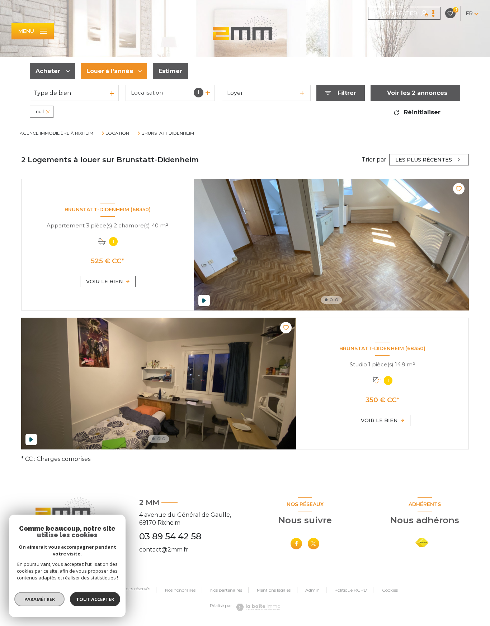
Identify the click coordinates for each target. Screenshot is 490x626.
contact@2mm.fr (163, 549)
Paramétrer (39, 599)
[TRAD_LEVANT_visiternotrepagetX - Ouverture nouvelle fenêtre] (313, 543)
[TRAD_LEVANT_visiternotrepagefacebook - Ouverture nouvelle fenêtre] (296, 543)
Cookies (390, 590)
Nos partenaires (226, 590)
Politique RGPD (350, 590)
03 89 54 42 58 (170, 536)
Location (117, 133)
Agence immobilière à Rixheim (56, 133)
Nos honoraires (180, 590)
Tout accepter (95, 599)
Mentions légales (274, 590)
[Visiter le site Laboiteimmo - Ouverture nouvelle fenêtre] (257, 607)
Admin (312, 590)
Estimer (170, 71)
